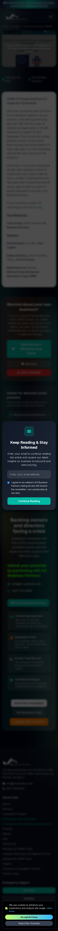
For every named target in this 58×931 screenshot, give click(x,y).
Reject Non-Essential (29, 923)
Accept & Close (29, 917)
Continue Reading (29, 501)
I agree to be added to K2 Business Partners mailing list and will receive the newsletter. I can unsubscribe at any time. (29, 487)
